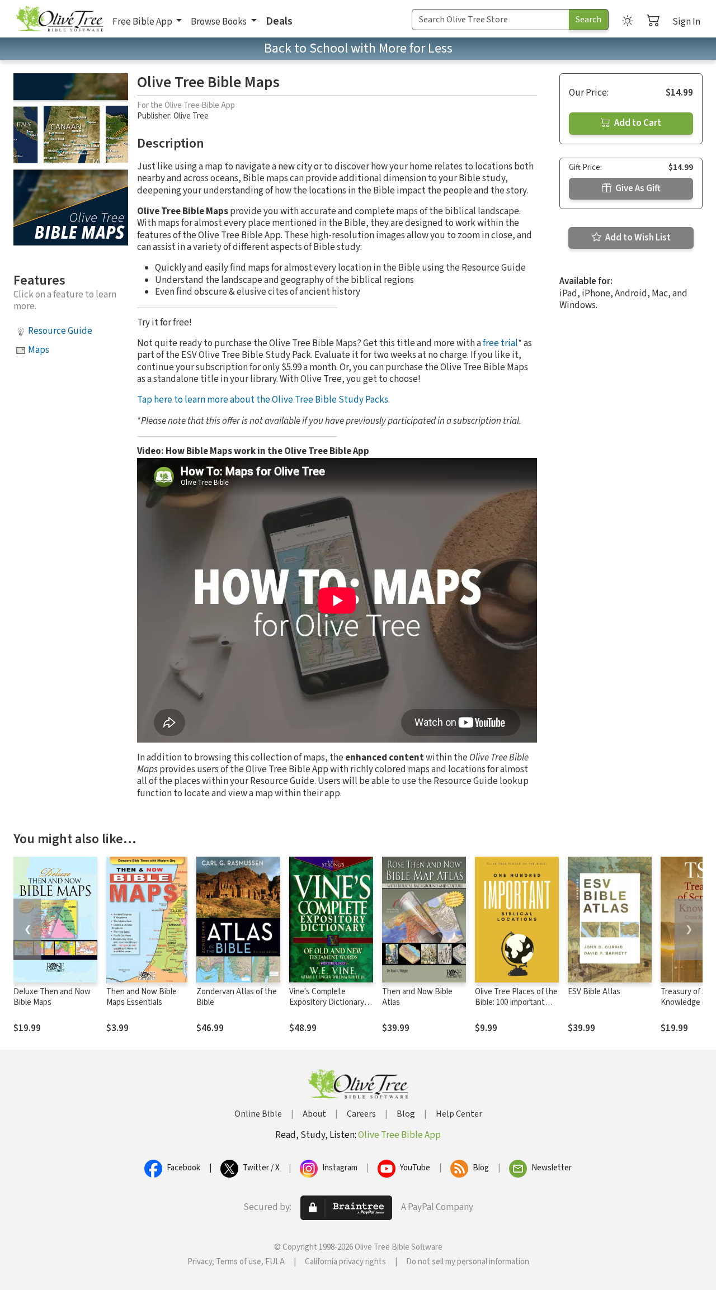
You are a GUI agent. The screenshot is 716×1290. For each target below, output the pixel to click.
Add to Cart (637, 123)
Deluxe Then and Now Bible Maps (52, 997)
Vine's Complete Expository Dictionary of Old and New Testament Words (331, 1007)
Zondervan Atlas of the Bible (236, 997)
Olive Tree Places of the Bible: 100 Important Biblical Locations (516, 1002)
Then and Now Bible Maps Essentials (141, 997)
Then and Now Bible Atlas (417, 997)
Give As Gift (637, 188)
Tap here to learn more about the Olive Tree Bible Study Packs (262, 400)
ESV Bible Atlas (594, 992)
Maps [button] (38, 350)
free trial (500, 343)
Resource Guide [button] (60, 331)
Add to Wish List (637, 237)
